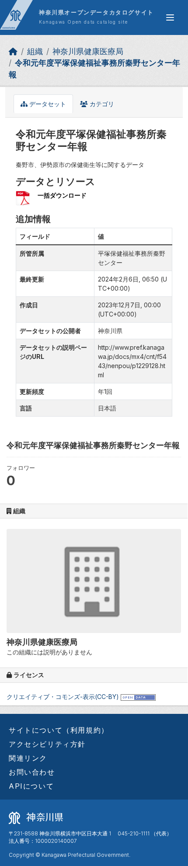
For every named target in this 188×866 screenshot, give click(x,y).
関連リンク (28, 758)
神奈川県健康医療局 (87, 51)
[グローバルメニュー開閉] (170, 17)
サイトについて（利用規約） (59, 730)
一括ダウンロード (62, 195)
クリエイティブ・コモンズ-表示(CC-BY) (63, 696)
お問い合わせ (32, 772)
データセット (47, 104)
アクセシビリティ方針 (47, 744)
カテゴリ (101, 104)
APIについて (31, 786)
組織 (35, 51)
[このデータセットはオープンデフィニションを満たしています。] (138, 696)
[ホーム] (13, 51)
